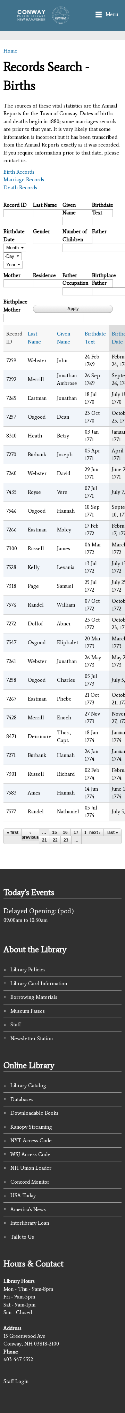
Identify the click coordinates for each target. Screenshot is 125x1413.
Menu (112, 14)
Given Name (69, 209)
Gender (41, 231)
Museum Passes (27, 1011)
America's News (28, 1209)
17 (76, 832)
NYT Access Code (31, 1140)
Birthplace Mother (15, 306)
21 (44, 840)
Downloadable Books (34, 1113)
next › (94, 832)
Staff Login (15, 1381)
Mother (11, 275)
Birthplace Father (104, 279)
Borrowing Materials (33, 997)
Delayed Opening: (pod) (38, 911)
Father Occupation (74, 279)
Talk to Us (22, 1237)
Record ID (15, 205)
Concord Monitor (29, 1182)
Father (99, 231)
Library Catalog (28, 1085)
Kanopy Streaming (31, 1127)
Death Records (20, 187)
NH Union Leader (30, 1168)
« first (12, 832)
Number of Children (74, 235)
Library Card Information (38, 983)
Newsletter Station (31, 1038)
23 (66, 840)
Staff (15, 1024)
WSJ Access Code (30, 1154)
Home (10, 51)
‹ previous (30, 835)
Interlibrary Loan (29, 1223)
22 (55, 840)
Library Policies (27, 969)
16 (65, 832)
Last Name (45, 205)
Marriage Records (23, 179)
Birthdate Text (102, 209)
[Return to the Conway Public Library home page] (41, 20)
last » (112, 832)
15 (54, 832)
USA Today (23, 1195)
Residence (44, 275)
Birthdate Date (14, 235)
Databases (21, 1099)
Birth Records (18, 172)
